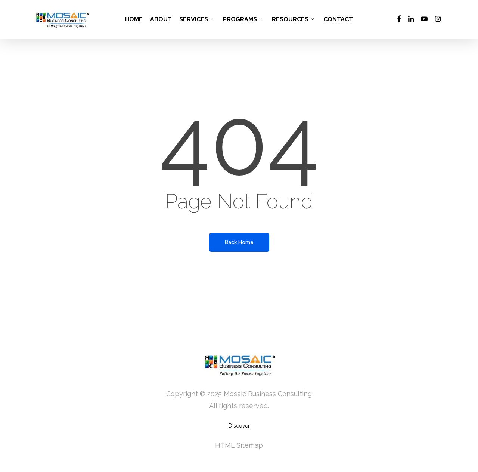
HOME (134, 19)
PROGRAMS (240, 19)
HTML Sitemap (239, 445)
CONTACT (338, 19)
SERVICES (193, 19)
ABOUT (161, 19)
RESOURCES (290, 19)
